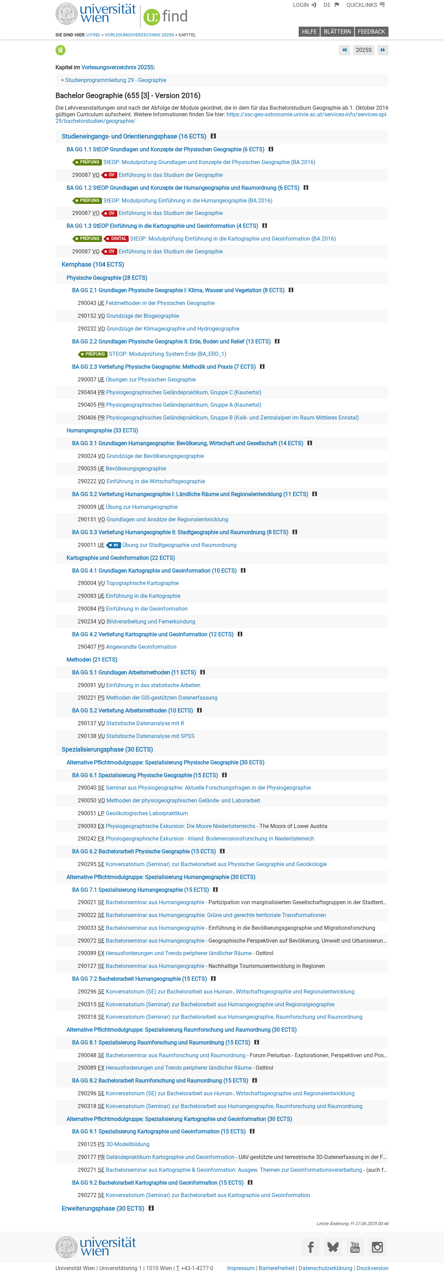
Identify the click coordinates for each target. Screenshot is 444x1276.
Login (301, 5)
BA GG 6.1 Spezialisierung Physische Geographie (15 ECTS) (145, 775)
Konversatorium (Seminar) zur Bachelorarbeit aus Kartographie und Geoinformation (208, 1195)
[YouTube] (355, 1247)
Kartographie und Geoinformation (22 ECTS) (121, 558)
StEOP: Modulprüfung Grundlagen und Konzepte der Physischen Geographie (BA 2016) (209, 162)
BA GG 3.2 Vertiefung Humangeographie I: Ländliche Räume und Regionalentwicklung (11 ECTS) (190, 494)
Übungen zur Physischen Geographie (151, 379)
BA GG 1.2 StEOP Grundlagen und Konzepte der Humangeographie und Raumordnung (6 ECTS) (183, 188)
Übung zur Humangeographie (142, 507)
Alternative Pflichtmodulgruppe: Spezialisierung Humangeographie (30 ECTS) (161, 877)
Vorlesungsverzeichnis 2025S (139, 34)
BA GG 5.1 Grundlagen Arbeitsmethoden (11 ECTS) (134, 672)
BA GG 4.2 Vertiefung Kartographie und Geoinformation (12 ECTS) (153, 634)
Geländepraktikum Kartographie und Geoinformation (170, 1157)
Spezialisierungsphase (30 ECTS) (107, 749)
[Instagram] (377, 1247)
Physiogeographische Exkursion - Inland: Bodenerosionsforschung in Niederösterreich (210, 838)
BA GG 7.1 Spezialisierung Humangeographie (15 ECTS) (140, 890)
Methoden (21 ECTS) (92, 659)
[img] (166, 19)
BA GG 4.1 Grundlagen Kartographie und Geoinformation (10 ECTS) (154, 570)
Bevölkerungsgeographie (136, 468)
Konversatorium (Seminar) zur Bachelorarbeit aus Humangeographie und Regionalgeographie (220, 1004)
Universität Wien (79, 6)
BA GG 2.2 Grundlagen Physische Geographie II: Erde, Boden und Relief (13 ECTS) (171, 341)
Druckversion (372, 1268)
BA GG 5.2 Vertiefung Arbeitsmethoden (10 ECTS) (132, 710)
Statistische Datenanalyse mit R (145, 723)
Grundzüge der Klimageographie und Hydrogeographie (172, 328)
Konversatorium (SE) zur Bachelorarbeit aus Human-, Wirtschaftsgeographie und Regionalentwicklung (230, 991)
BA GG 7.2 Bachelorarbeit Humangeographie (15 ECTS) (139, 979)
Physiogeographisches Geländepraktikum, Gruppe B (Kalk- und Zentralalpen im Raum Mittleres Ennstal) (232, 417)
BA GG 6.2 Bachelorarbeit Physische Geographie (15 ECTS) (144, 851)
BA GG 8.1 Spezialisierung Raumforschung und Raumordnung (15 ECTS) (161, 1042)
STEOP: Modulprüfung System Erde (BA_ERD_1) (168, 354)
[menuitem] (331, 5)
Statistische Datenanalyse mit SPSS (150, 736)
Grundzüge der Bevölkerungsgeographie (155, 456)
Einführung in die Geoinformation (147, 608)
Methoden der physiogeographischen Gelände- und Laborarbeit (183, 800)
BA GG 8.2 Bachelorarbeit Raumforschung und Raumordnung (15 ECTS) (160, 1080)
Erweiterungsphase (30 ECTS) (103, 1208)
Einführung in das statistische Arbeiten (153, 685)
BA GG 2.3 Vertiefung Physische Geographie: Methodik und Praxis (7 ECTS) (164, 366)
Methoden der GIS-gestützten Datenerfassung (161, 697)
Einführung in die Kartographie (143, 596)
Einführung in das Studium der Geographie (171, 175)
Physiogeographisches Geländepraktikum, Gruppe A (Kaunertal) (184, 405)
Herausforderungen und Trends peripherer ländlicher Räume (178, 953)
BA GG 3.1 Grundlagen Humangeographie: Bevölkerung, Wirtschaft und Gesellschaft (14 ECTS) (188, 443)
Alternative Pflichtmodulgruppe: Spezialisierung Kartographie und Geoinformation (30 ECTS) (179, 1119)
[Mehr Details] (61, 50)
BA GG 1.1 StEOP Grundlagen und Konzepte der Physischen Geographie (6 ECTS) (166, 149)
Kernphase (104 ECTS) (93, 264)
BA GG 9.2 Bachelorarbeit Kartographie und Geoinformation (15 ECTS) (158, 1182)
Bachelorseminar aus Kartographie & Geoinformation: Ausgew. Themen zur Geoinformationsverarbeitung (234, 1170)
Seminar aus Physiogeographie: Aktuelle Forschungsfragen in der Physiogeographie (208, 787)
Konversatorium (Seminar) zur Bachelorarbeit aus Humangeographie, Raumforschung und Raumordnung (234, 1017)
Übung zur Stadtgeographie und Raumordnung (179, 545)
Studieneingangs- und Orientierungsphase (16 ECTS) (134, 136)
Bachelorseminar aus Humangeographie (155, 902)
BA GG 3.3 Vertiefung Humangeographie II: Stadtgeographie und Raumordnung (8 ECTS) (180, 532)
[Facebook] (311, 1247)
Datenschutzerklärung (325, 1268)
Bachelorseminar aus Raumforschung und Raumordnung (176, 1055)
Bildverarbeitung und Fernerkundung (150, 621)
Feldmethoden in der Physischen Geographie (160, 303)
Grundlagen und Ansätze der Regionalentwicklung (167, 519)
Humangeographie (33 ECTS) (102, 430)
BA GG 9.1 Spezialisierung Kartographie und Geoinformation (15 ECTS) (159, 1131)
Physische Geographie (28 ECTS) (107, 278)
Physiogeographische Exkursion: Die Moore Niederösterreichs (180, 826)
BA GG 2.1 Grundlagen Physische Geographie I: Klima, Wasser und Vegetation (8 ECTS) (178, 290)
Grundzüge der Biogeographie (142, 316)
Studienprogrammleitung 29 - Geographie (115, 80)
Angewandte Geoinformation (141, 647)
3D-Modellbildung (128, 1144)
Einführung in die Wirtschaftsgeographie (155, 481)
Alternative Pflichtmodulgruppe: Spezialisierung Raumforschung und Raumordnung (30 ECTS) (182, 1029)
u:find (93, 34)
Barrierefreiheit (276, 1268)
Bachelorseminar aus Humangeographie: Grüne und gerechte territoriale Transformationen (216, 915)
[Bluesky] (333, 1247)
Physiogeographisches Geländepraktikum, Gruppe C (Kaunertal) (184, 392)
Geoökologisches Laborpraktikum (147, 813)
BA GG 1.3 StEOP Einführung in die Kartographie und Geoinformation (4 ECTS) (162, 226)
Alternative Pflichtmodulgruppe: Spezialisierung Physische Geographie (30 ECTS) (166, 762)
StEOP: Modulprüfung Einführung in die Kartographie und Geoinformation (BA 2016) (233, 238)
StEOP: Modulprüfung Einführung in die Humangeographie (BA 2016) (188, 200)
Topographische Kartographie (142, 583)
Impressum (241, 1268)
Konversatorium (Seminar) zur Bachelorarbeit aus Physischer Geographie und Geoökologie (216, 864)
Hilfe (309, 31)
